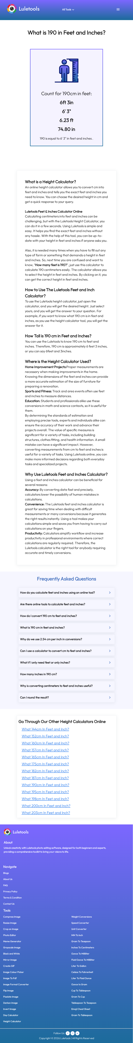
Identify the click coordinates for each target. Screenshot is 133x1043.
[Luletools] (23, 8)
